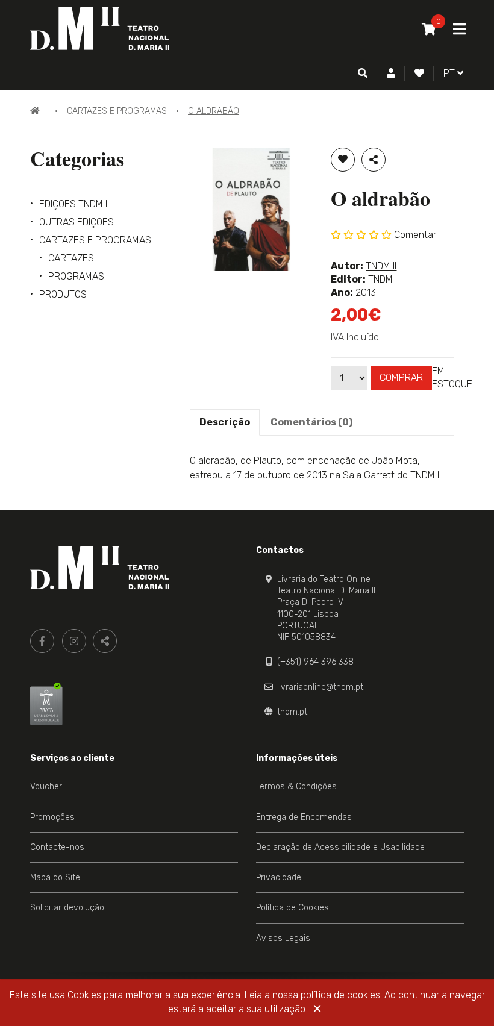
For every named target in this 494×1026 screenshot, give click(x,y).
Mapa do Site (55, 877)
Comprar (401, 377)
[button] (391, 73)
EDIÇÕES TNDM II (74, 204)
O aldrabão (213, 111)
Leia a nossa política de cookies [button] (312, 995)
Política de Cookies (292, 907)
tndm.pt (292, 712)
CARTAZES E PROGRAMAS (117, 111)
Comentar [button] (415, 234)
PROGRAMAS (76, 276)
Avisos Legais (283, 938)
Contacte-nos (57, 847)
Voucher (46, 786)
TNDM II (381, 266)
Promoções (52, 817)
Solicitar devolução (67, 907)
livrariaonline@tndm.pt (320, 687)
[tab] (225, 422)
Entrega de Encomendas (304, 817)
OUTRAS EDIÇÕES (76, 222)
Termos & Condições (296, 786)
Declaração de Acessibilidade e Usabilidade (340, 847)
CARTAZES (71, 258)
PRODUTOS (63, 294)
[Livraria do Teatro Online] (99, 567)
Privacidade (278, 877)
